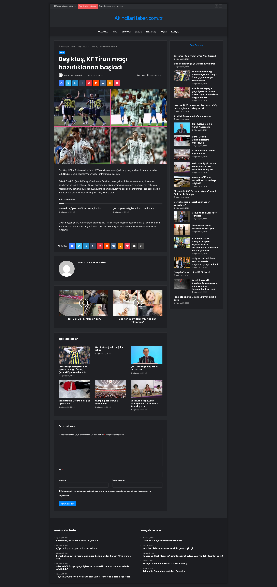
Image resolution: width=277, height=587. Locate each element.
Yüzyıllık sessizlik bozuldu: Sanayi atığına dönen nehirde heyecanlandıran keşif (204, 285)
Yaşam (164, 32)
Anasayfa (103, 32)
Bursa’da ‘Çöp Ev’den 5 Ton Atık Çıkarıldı (80, 208)
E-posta (63, 480)
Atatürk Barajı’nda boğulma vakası (109, 348)
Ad (61, 469)
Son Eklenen (196, 45)
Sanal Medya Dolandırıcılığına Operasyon (74, 402)
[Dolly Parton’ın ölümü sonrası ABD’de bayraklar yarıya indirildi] (182, 262)
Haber (115, 32)
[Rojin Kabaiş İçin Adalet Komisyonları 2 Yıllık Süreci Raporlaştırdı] (146, 389)
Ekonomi (126, 32)
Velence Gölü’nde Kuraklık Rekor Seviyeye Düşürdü (204, 180)
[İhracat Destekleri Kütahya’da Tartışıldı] (182, 229)
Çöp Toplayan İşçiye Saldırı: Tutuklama (133, 208)
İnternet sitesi (119, 480)
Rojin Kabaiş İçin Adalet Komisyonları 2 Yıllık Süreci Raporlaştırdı (144, 403)
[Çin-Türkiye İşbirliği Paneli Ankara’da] (146, 355)
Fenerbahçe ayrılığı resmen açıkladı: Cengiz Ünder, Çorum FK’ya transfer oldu (133, 6)
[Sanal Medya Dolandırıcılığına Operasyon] (74, 389)
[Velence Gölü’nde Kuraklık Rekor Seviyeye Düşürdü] (182, 181)
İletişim (175, 32)
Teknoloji (151, 32)
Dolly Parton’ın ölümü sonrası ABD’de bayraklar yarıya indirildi (205, 261)
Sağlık (138, 32)
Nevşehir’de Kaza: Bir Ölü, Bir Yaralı (192, 272)
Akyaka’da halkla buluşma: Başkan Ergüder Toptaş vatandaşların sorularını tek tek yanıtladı (205, 244)
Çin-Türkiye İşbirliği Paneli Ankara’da (144, 368)
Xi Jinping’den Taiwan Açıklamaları (106, 402)
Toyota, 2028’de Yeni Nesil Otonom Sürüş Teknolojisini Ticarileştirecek (195, 107)
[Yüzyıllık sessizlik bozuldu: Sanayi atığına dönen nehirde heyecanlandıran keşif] (182, 284)
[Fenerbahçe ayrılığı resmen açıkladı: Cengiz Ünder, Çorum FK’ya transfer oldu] (74, 355)
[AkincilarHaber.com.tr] (138, 18)
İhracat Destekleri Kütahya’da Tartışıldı (203, 227)
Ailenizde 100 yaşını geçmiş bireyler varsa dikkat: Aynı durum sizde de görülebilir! (205, 93)
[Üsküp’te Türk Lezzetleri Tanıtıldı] (182, 216)
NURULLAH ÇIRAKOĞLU (74, 75)
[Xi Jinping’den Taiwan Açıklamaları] (110, 389)
